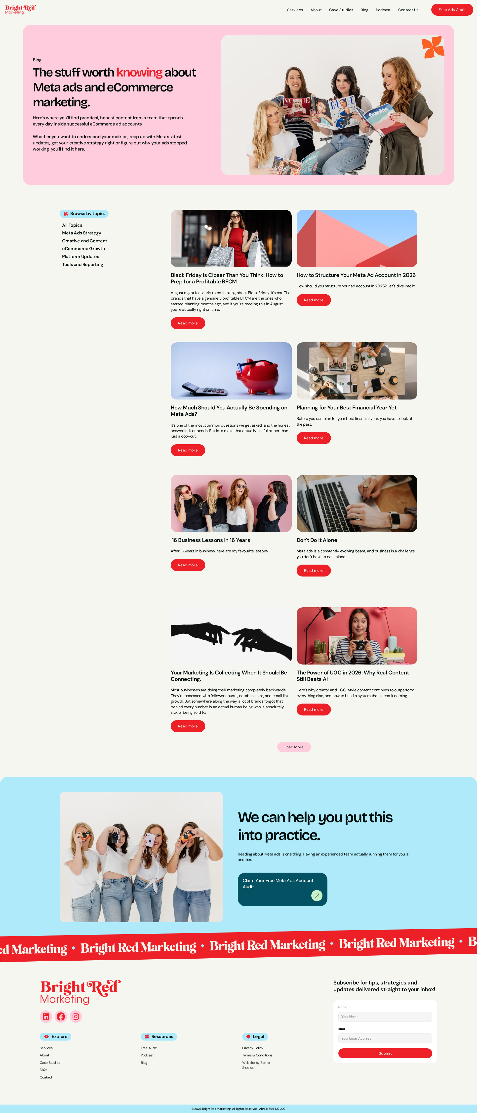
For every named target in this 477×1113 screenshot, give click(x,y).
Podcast (147, 1055)
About (44, 1055)
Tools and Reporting (82, 264)
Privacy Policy (252, 1048)
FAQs (43, 1070)
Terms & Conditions (257, 1055)
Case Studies (50, 1062)
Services (46, 1048)
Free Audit (149, 1048)
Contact (46, 1077)
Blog (144, 1062)
